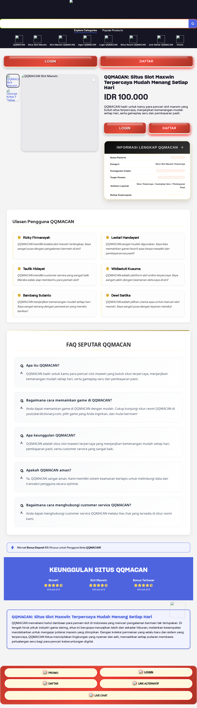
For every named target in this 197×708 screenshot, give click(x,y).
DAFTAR (147, 61)
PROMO (53, 672)
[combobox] (94, 23)
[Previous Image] (24, 113)
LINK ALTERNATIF (148, 685)
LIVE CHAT (101, 696)
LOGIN (50, 61)
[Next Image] (95, 113)
